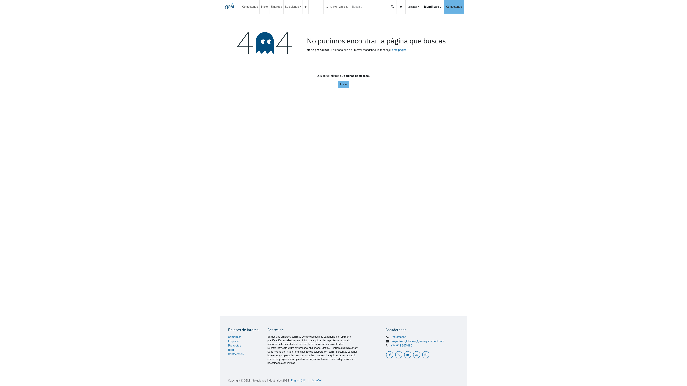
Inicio (343, 84)
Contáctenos (454, 6)
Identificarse (432, 6)
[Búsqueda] (392, 7)
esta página (399, 50)
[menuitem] (250, 7)
